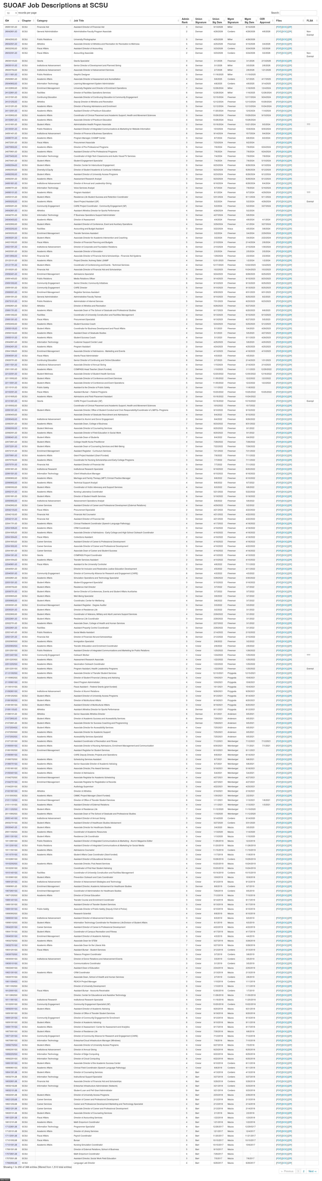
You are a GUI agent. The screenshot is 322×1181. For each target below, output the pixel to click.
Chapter (26, 20)
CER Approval (265, 20)
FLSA (310, 20)
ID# (7, 20)
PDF (279, 26)
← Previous (287, 1171)
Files (279, 20)
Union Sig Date (217, 20)
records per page (27, 12)
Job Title (79, 20)
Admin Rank (185, 20)
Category (42, 20)
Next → (312, 1171)
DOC (284, 26)
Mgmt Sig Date (249, 20)
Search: (275, 12)
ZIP (289, 26)
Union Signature (200, 20)
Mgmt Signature (233, 20)
